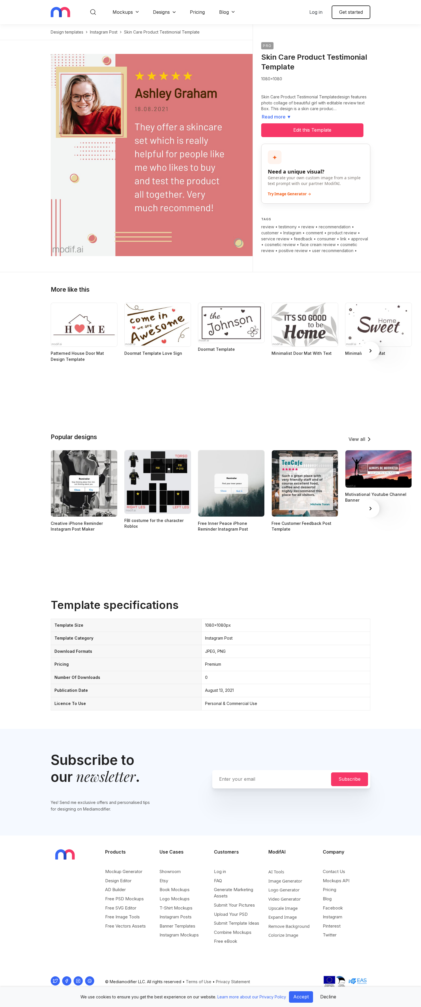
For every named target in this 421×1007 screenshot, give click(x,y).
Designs (161, 12)
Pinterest (332, 926)
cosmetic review (280, 244)
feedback (303, 238)
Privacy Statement (233, 981)
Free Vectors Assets (125, 926)
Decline (328, 997)
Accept (301, 997)
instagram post (103, 32)
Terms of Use (198, 981)
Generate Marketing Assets (233, 893)
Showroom (170, 871)
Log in (315, 12)
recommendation (335, 226)
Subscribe (350, 779)
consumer (326, 238)
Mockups (123, 12)
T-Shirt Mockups (176, 908)
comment (314, 232)
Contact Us (334, 871)
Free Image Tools (122, 917)
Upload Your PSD (231, 914)
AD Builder (115, 889)
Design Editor (118, 880)
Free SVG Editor (120, 908)
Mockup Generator (123, 871)
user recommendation (332, 250)
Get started (351, 12)
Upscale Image (283, 908)
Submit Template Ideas (236, 923)
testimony (288, 226)
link (343, 238)
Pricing (197, 12)
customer (270, 232)
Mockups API (336, 880)
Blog (224, 12)
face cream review (318, 244)
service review (275, 238)
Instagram (292, 232)
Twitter (330, 935)
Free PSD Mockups (124, 898)
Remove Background (289, 926)
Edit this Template (312, 130)
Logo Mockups (175, 898)
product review (342, 232)
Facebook (333, 908)
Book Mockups (175, 889)
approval (359, 238)
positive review (293, 250)
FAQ (218, 880)
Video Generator (284, 899)
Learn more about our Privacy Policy (251, 996)
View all (357, 439)
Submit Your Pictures (234, 905)
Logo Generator (284, 890)
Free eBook (225, 941)
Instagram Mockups (179, 935)
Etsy (164, 880)
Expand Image (282, 917)
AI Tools (276, 871)
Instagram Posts (176, 917)
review (267, 226)
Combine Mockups (232, 932)
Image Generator (285, 881)
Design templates (67, 32)
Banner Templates (177, 926)
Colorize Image (283, 935)
